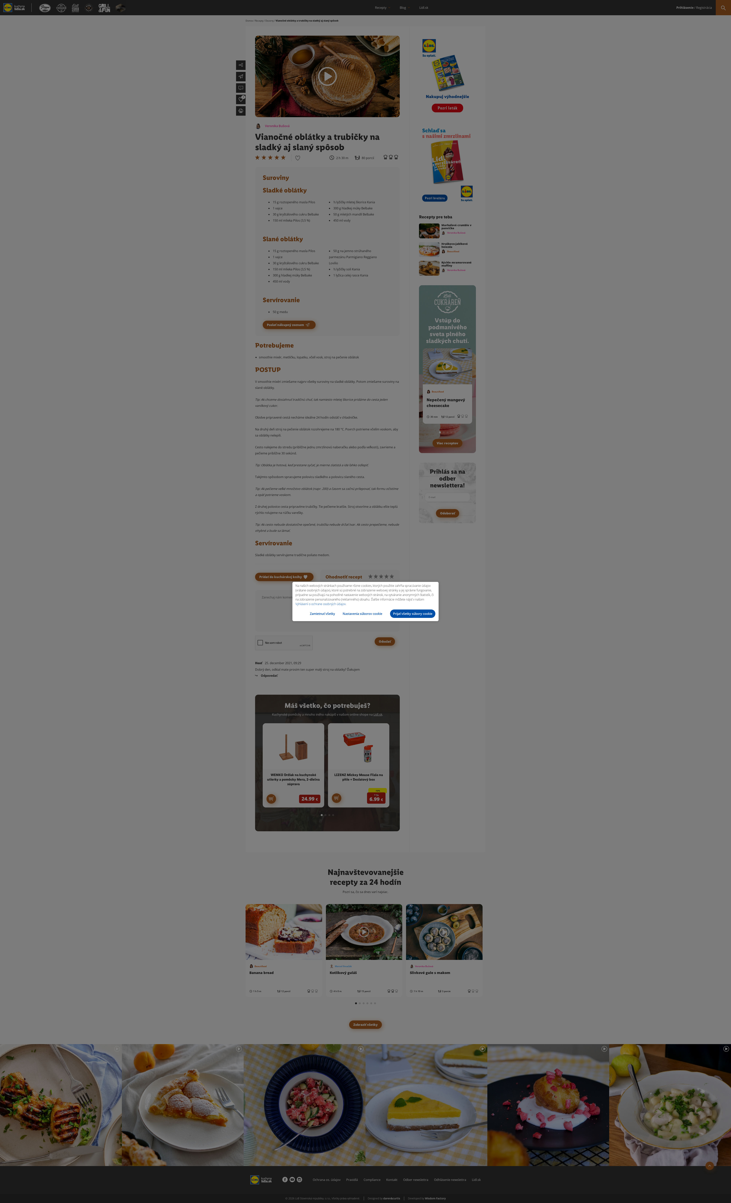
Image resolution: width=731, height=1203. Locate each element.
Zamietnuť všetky (322, 614)
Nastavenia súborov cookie (362, 614)
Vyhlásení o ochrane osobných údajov (320, 604)
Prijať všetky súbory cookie (412, 614)
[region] (365, 601)
